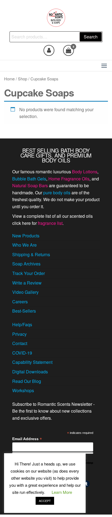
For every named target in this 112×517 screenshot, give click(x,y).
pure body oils (56, 192)
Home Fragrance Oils (68, 179)
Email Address (27, 439)
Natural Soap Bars (30, 185)
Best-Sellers (24, 311)
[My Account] (48, 50)
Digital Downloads (30, 371)
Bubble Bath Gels (29, 179)
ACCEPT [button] (45, 500)
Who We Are (24, 245)
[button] (104, 65)
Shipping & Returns (31, 254)
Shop (22, 78)
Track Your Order (28, 273)
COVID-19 (22, 353)
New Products (25, 235)
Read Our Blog (26, 381)
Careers (20, 301)
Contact (19, 343)
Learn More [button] (62, 492)
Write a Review (27, 283)
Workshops (23, 390)
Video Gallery (25, 292)
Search (91, 37)
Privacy (19, 334)
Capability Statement (32, 362)
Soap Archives (26, 264)
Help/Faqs (22, 324)
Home (9, 78)
